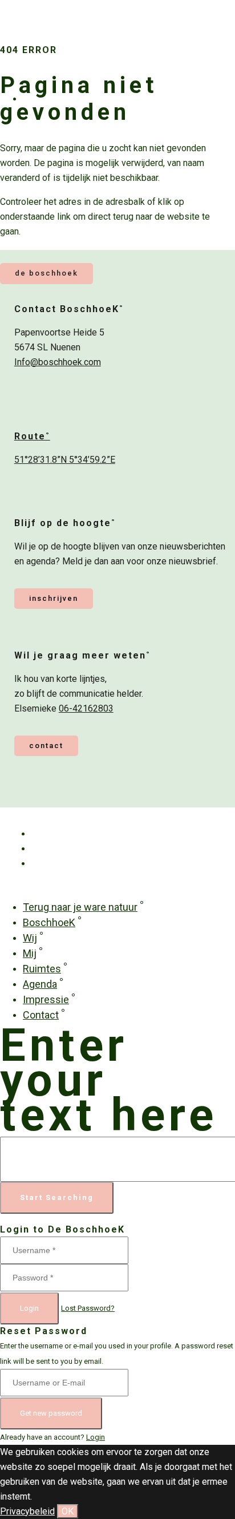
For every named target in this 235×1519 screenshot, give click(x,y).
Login (29, 1308)
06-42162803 (86, 708)
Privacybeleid (27, 1511)
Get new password (51, 1413)
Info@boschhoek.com (57, 362)
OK (68, 1511)
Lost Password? (88, 1308)
